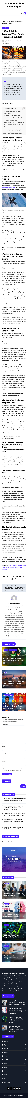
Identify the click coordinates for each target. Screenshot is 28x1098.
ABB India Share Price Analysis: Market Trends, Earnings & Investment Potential (15, 814)
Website (4, 761)
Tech (8, 28)
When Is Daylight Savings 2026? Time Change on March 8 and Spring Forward (14, 567)
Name (4, 746)
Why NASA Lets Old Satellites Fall (14, 122)
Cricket (6, 649)
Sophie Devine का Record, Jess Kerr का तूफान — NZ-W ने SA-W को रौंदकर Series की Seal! (13, 660)
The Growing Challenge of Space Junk (14, 126)
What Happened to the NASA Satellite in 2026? (12, 112)
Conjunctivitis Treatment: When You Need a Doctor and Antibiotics (13, 828)
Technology (7, 1082)
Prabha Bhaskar (15, 603)
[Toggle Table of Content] (23, 108)
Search (7, 781)
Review (6, 1071)
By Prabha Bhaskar (9, 41)
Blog (5, 1045)
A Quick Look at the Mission (12, 115)
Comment (5, 724)
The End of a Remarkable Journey (14, 133)
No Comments (6, 43)
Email (4, 753)
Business (6, 883)
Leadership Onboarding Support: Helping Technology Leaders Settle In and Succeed (15, 800)
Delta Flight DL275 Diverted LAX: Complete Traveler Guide (13, 683)
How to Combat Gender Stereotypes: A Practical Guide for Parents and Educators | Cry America (14, 807)
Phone (5, 1067)
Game (5, 1056)
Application (7, 1041)
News (3, 28)
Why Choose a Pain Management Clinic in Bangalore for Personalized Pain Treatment (14, 821)
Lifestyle (6, 695)
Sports (15, 649)
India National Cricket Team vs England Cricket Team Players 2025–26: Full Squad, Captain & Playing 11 (14, 707)
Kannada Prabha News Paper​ (14, 5)
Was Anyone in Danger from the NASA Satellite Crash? (13, 119)
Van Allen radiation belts (8, 187)
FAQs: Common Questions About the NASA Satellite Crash (15, 130)
